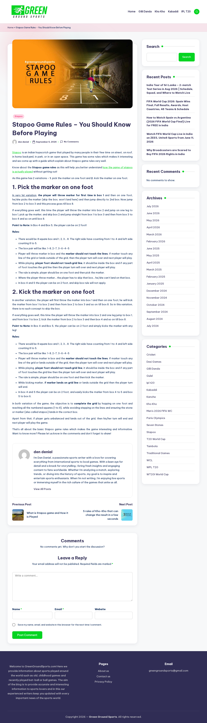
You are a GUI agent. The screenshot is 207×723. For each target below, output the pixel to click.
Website (100, 609)
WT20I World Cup (158, 474)
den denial (43, 452)
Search (153, 46)
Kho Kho (152, 404)
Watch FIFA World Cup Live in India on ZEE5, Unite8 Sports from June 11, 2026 (170, 137)
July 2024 (153, 326)
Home (10, 27)
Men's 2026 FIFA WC (159, 411)
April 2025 (153, 262)
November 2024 (157, 298)
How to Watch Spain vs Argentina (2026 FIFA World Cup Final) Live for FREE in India (169, 121)
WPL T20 (152, 467)
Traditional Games (158, 453)
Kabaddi (152, 390)
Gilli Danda (153, 369)
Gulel (150, 376)
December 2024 (157, 291)
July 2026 (153, 206)
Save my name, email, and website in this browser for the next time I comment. (60, 624)
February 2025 (156, 276)
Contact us (103, 676)
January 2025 (155, 283)
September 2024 (157, 312)
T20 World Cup (156, 439)
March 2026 (154, 234)
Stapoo (18, 116)
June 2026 (153, 213)
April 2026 (153, 227)
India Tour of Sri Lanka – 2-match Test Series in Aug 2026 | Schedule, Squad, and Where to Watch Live (170, 89)
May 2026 (153, 220)
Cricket (151, 354)
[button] (42, 489)
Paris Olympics (156, 418)
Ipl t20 (151, 383)
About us (103, 671)
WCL (150, 460)
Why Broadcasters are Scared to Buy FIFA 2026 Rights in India (169, 152)
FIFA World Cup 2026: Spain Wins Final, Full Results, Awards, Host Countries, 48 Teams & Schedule (168, 105)
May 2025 (153, 255)
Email (59, 609)
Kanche (151, 397)
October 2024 (156, 305)
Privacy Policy (103, 681)
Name (17, 609)
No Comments (71, 141)
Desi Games (154, 362)
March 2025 (154, 269)
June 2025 (153, 248)
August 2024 (155, 319)
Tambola (152, 446)
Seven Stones (155, 425)
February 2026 (156, 241)
